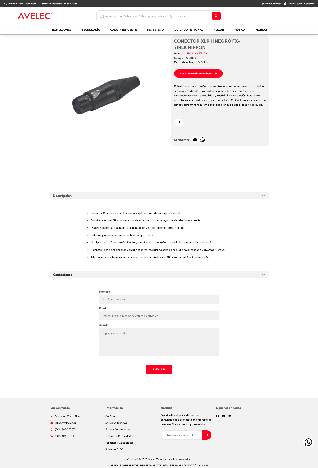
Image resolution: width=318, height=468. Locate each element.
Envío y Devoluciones (117, 429)
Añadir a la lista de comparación (179, 123)
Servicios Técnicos (116, 422)
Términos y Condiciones (119, 442)
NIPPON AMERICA (195, 53)
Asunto (104, 325)
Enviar (159, 369)
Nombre (104, 291)
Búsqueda (216, 16)
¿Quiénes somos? (271, 3)
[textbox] (154, 16)
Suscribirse (206, 435)
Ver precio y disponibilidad (196, 73)
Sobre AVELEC (114, 449)
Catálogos (111, 416)
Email (103, 308)
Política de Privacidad (118, 436)
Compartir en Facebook (195, 139)
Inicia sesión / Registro (301, 3)
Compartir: (181, 139)
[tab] (63, 274)
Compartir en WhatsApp (202, 139)
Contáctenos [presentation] (62, 274)
